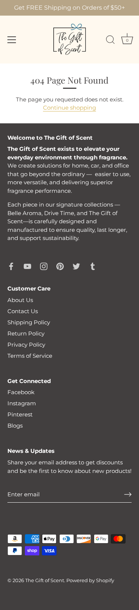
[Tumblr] (92, 265)
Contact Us (22, 311)
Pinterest (20, 414)
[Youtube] (27, 265)
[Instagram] (43, 265)
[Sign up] (128, 494)
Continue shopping (69, 107)
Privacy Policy (26, 344)
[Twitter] (76, 265)
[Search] (110, 41)
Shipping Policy (28, 322)
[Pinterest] (60, 265)
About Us (20, 300)
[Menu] (12, 40)
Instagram (21, 403)
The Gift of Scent (44, 580)
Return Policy (25, 333)
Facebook (20, 392)
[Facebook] (11, 265)
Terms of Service (29, 355)
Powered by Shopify (90, 580)
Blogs (15, 425)
